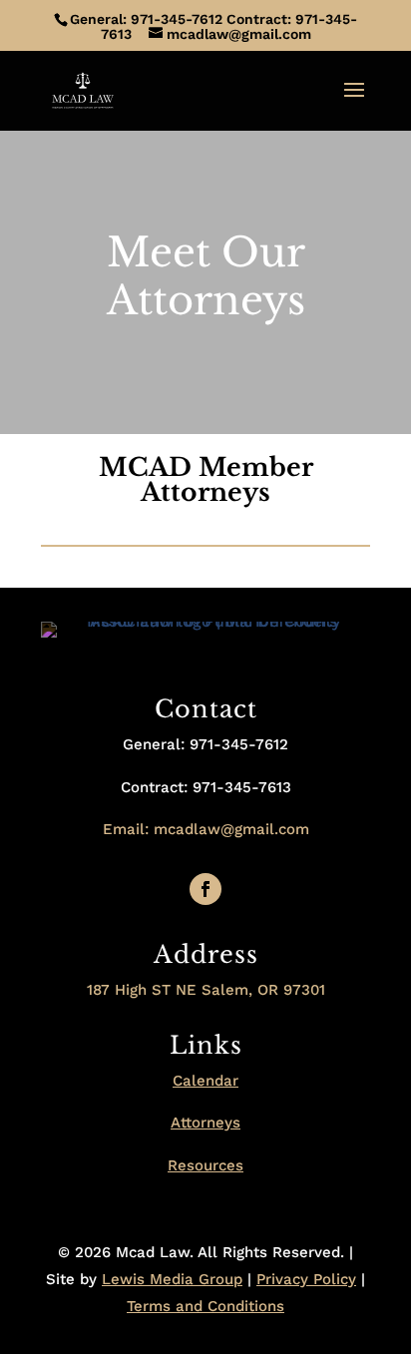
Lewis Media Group (172, 1279)
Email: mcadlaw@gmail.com (206, 829)
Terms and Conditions (205, 1306)
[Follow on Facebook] (205, 889)
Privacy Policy (306, 1279)
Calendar (205, 1081)
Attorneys (205, 1122)
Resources (205, 1165)
